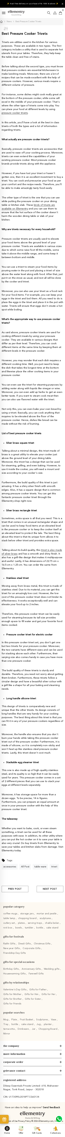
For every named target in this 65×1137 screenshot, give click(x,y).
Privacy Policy (24, 1121)
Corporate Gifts (32, 948)
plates (22, 923)
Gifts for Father (38, 989)
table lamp (9, 918)
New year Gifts (11, 948)
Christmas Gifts (42, 943)
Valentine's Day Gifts (15, 989)
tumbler (29, 928)
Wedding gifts (52, 969)
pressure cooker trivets (15, 113)
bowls (18, 928)
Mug (6, 1019)
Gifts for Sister (33, 999)
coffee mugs (10, 913)
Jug (38, 1024)
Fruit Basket (27, 1019)
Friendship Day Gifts (14, 953)
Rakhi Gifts (9, 943)
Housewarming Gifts (14, 974)
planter (48, 1024)
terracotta (9, 1029)
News (9, 22)
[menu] (4, 13)
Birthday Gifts (11, 969)
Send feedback (51, 1107)
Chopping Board (48, 1029)
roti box (8, 928)
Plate (14, 1019)
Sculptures (42, 1019)
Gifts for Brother (12, 999)
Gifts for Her (49, 994)
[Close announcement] (62, 4)
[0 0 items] (60, 13)
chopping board (27, 918)
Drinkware (24, 1029)
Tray (6, 1024)
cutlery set (9, 923)
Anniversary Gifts (31, 969)
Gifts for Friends (12, 1004)
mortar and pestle (47, 913)
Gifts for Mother (12, 994)
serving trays (35, 923)
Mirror (6, 1034)
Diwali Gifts (25, 943)
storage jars (27, 913)
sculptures (46, 918)
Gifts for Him (31, 994)
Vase (54, 1019)
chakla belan (52, 923)
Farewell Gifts (36, 974)
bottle (40, 928)
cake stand (52, 928)
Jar (34, 1029)
